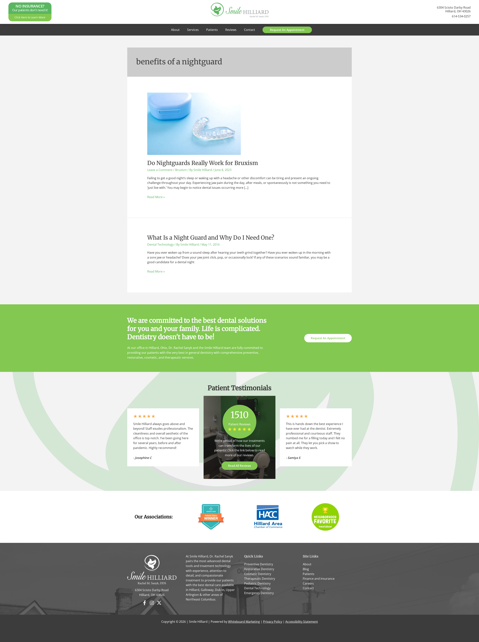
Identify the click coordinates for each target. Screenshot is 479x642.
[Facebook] (144, 602)
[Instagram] (152, 602)
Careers (308, 583)
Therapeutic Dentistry (259, 579)
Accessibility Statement (301, 622)
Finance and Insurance (319, 579)
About (175, 30)
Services (193, 30)
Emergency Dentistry (259, 593)
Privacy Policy (272, 622)
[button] (287, 30)
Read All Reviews (239, 465)
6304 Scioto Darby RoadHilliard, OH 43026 (454, 9)
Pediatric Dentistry (257, 583)
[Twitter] (159, 602)
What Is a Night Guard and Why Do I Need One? (210, 237)
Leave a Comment (160, 170)
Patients (212, 30)
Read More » (156, 197)
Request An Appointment (328, 338)
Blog (306, 569)
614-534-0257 (461, 16)
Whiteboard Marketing (244, 622)
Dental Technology (160, 244)
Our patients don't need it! (30, 8)
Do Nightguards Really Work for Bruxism (202, 162)
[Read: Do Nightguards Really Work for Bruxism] (194, 123)
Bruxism (181, 170)
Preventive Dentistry (258, 564)
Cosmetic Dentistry (257, 574)
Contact (249, 30)
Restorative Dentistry (259, 569)
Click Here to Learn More (29, 17)
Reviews (231, 30)
